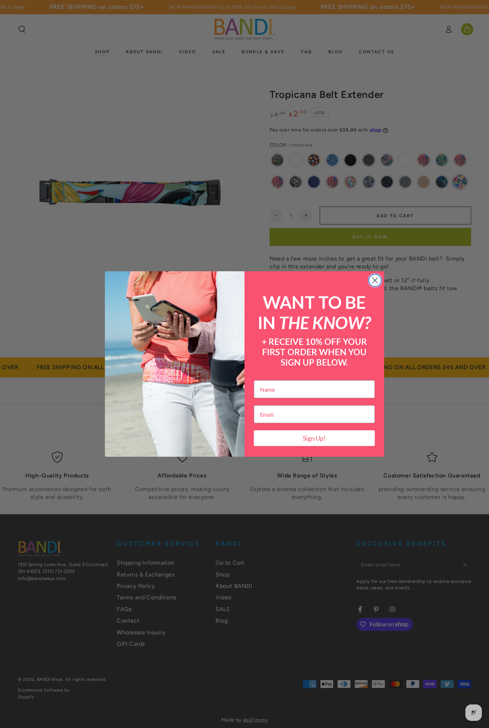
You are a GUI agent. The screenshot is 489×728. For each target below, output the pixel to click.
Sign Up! (314, 438)
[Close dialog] (375, 280)
